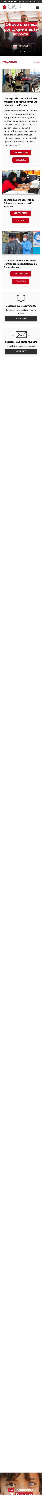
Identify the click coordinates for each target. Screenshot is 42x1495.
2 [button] (19, 51)
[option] (21, 33)
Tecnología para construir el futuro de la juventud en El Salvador (19, 203)
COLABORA (21, 160)
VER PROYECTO (21, 152)
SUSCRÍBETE (21, 351)
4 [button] (24, 51)
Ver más (36, 62)
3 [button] (22, 51)
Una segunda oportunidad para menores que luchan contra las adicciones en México (20, 102)
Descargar (21, 318)
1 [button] (17, 51)
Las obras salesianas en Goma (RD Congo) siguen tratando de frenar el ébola (20, 264)
